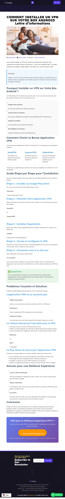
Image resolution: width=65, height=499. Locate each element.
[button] (32, 2)
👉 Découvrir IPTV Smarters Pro (32, 434)
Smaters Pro (32, 495)
